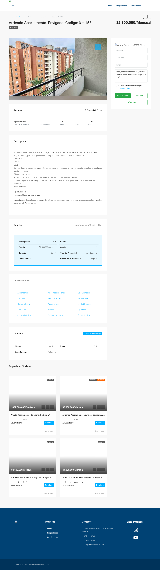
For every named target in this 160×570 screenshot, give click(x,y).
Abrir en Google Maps (93, 333)
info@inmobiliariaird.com (94, 545)
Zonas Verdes (84, 315)
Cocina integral (24, 304)
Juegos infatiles (24, 315)
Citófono (21, 298)
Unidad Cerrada (84, 304)
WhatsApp (132, 102)
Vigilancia (82, 310)
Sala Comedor (84, 293)
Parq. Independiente (56, 293)
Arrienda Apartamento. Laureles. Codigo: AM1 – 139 (86, 415)
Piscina (51, 310)
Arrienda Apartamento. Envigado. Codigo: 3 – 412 (85, 477)
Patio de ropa (53, 304)
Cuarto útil (22, 310)
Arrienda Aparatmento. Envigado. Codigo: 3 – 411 (33, 477)
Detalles (48, 423)
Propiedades (121, 6)
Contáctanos (136, 6)
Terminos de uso (124, 88)
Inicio (110, 6)
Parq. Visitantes (54, 298)
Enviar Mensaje (123, 96)
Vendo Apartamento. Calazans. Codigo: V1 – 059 (33, 415)
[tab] (98, 47)
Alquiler (13, 28)
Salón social (83, 298)
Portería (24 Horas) (56, 315)
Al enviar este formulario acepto (130, 87)
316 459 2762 (89, 536)
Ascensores (23, 293)
